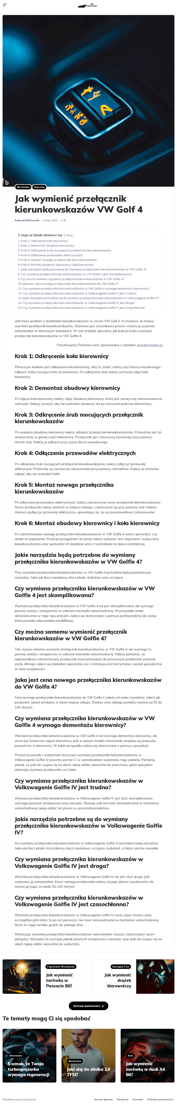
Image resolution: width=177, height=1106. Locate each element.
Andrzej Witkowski (27, 220)
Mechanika (23, 187)
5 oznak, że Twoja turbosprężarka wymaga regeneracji (28, 1069)
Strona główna (103, 1099)
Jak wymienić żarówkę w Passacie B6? (59, 980)
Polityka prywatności (160, 1099)
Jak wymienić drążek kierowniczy (117, 980)
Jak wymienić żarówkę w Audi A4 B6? (145, 1069)
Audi (130, 1055)
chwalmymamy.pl (149, 345)
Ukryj (69, 235)
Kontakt (138, 1099)
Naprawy (39, 187)
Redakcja (122, 1099)
